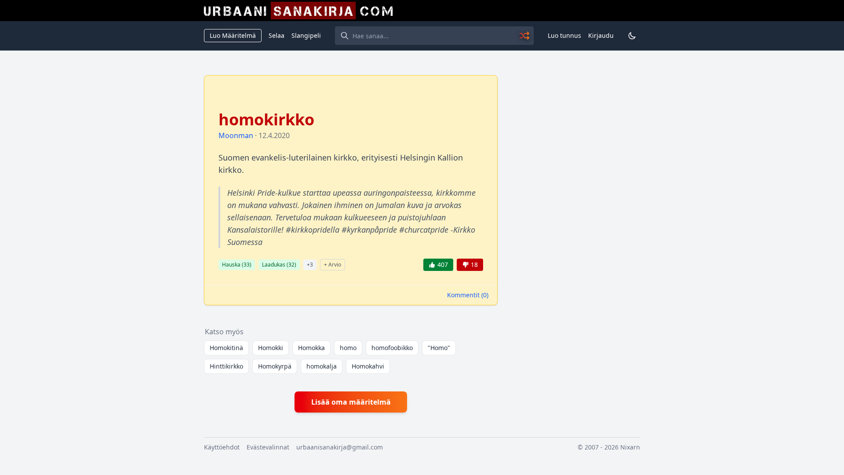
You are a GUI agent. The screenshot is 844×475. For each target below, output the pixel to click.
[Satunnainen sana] (525, 35)
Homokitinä (226, 347)
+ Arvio (332, 264)
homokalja (321, 366)
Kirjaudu (601, 35)
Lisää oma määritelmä (351, 402)
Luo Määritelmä (233, 35)
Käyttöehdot (222, 447)
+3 (310, 264)
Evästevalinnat (268, 447)
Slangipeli (306, 35)
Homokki (270, 347)
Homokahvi (368, 366)
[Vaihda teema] (632, 36)
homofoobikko (392, 347)
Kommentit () (467, 295)
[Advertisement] (574, 207)
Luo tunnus (564, 35)
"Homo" (439, 347)
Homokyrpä (274, 366)
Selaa (276, 35)
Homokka (311, 347)
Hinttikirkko (226, 366)
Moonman (235, 135)
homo (348, 347)
